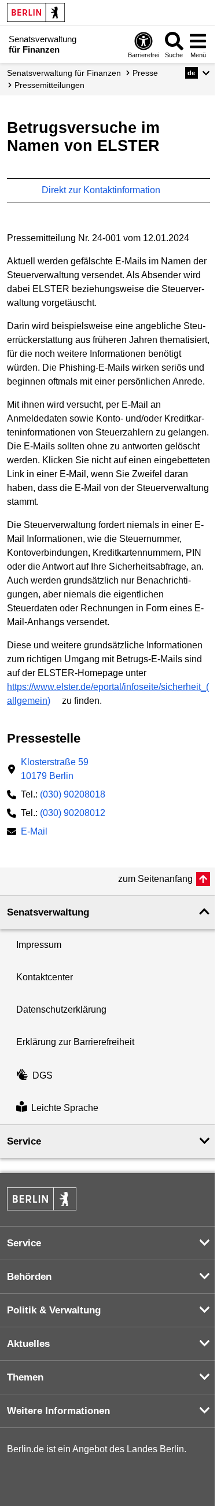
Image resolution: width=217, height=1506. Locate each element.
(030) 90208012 (72, 813)
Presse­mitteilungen (49, 85)
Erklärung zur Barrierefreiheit (75, 1042)
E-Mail (34, 832)
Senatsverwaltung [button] (48, 912)
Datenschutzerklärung (61, 1009)
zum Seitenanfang (155, 879)
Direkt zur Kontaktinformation (102, 190)
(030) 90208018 (72, 794)
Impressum (38, 945)
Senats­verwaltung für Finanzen (64, 72)
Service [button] (24, 1141)
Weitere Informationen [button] (58, 1410)
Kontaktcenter (44, 977)
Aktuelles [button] (28, 1343)
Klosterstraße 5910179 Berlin (55, 769)
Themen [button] (25, 1377)
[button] (197, 73)
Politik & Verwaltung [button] (54, 1310)
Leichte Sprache (64, 1108)
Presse (145, 72)
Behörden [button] (29, 1276)
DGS (42, 1075)
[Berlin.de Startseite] (36, 12)
